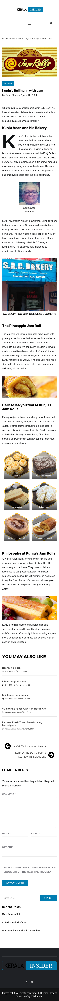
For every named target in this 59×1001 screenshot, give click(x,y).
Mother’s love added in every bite (21, 930)
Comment (8, 794)
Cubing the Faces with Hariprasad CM (24, 708)
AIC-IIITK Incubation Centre (30, 746)
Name (6, 833)
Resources (8, 84)
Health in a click (11, 667)
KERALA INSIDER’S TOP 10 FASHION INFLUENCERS (30, 754)
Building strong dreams (15, 695)
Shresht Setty (10, 671)
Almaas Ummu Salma (13, 712)
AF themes (36, 996)
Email (35, 833)
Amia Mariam (13, 95)
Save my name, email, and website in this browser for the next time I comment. (30, 869)
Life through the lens (14, 681)
